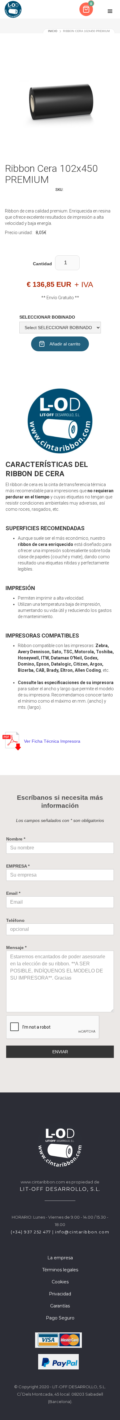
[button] (86, 9)
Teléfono (15, 920)
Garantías (60, 1306)
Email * (13, 893)
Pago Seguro (60, 1318)
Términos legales (60, 1270)
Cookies (60, 1282)
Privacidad (60, 1294)
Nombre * (15, 838)
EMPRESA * (18, 866)
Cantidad (42, 263)
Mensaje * (16, 947)
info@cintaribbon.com (82, 1231)
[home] (13, 9)
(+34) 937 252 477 (31, 1231)
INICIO (52, 31)
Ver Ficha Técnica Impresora (52, 741)
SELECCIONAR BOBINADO (47, 317)
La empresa (60, 1258)
